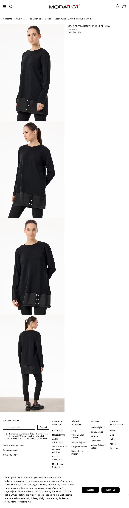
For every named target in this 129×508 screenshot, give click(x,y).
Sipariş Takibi (97, 432)
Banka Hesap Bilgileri (77, 452)
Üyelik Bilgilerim (98, 427)
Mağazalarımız (58, 435)
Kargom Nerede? (79, 446)
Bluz (112, 435)
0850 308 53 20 (10, 455)
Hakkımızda (57, 430)
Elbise (112, 430)
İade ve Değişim (78, 442)
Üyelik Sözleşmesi (57, 458)
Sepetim (94, 436)
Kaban (113, 444)
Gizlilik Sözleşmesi (57, 440)
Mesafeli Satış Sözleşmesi (58, 465)
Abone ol (43, 427)
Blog (73, 430)
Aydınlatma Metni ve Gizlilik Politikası (60, 449)
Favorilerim (96, 441)
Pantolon (114, 448)
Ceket (112, 439)
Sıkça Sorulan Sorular (77, 436)
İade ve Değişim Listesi (98, 446)
